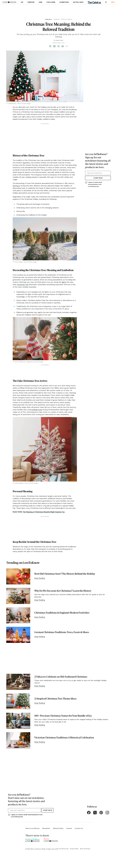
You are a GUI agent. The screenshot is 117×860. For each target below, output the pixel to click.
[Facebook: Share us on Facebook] (50, 46)
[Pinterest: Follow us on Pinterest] (101, 812)
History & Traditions (66, 19)
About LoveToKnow (32, 828)
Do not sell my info (63, 849)
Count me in (97, 178)
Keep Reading (39, 578)
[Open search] (106, 2)
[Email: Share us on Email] (63, 46)
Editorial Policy (58, 828)
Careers (69, 828)
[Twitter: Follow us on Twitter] (95, 812)
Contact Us (79, 828)
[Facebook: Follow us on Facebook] (89, 812)
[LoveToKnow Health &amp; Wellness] (32, 839)
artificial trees (37, 410)
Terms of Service (85, 849)
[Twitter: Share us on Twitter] (54, 46)
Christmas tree (22, 284)
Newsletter (46, 828)
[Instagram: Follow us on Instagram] (107, 812)
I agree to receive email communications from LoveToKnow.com (95, 184)
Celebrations (48, 19)
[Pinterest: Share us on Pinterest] (58, 46)
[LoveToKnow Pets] (51, 839)
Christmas (56, 19)
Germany (16, 186)
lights (64, 282)
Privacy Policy (74, 849)
